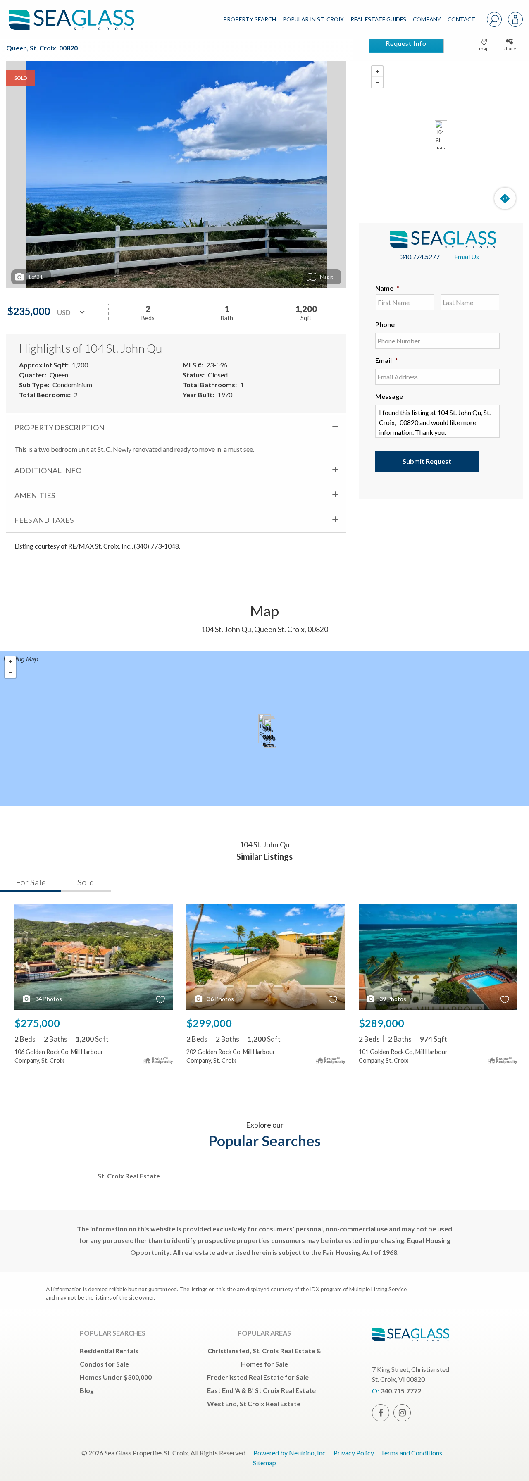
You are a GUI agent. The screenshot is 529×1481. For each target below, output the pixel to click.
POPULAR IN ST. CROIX (313, 19)
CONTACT (461, 19)
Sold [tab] (85, 882)
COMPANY (427, 19)
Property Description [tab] (59, 427)
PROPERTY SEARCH (249, 19)
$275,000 (37, 1023)
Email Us (466, 256)
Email (386, 360)
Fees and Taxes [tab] (44, 520)
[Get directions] (505, 198)
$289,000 (381, 1023)
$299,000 (209, 1023)
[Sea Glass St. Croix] (77, 13)
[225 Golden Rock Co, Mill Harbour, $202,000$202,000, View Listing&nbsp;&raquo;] (270, 733)
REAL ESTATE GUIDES (378, 19)
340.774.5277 (420, 256)
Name (387, 288)
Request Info (406, 43)
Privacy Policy (354, 1453)
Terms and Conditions (411, 1453)
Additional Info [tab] (47, 470)
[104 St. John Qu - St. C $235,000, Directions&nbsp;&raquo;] (441, 134)
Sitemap (264, 1463)
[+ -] (441, 134)
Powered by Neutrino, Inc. (290, 1453)
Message (389, 396)
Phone (385, 324)
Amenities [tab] (34, 495)
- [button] (377, 82)
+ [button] (377, 71)
